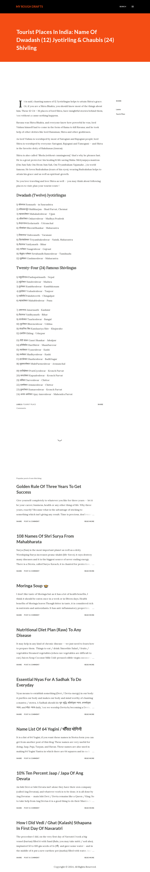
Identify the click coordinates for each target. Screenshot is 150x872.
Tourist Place (120, 114)
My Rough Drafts (29, 6)
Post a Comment (31, 521)
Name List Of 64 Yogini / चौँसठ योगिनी (49, 729)
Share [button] (118, 101)
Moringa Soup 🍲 (32, 585)
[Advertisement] (75, 80)
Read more (89, 521)
